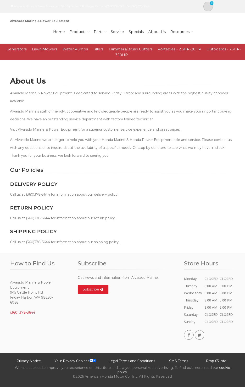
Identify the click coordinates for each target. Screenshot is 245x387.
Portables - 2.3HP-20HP (179, 49)
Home (59, 31)
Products (78, 31)
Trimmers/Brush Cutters (130, 49)
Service (117, 31)
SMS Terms (178, 361)
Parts (98, 31)
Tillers (98, 49)
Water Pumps (75, 49)
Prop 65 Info (216, 361)
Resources (179, 31)
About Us (157, 31)
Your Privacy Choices (72, 361)
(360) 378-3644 (140, 6)
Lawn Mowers (44, 49)
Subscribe (91, 289)
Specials (136, 31)
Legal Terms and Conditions (132, 361)
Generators (16, 49)
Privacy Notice (29, 361)
